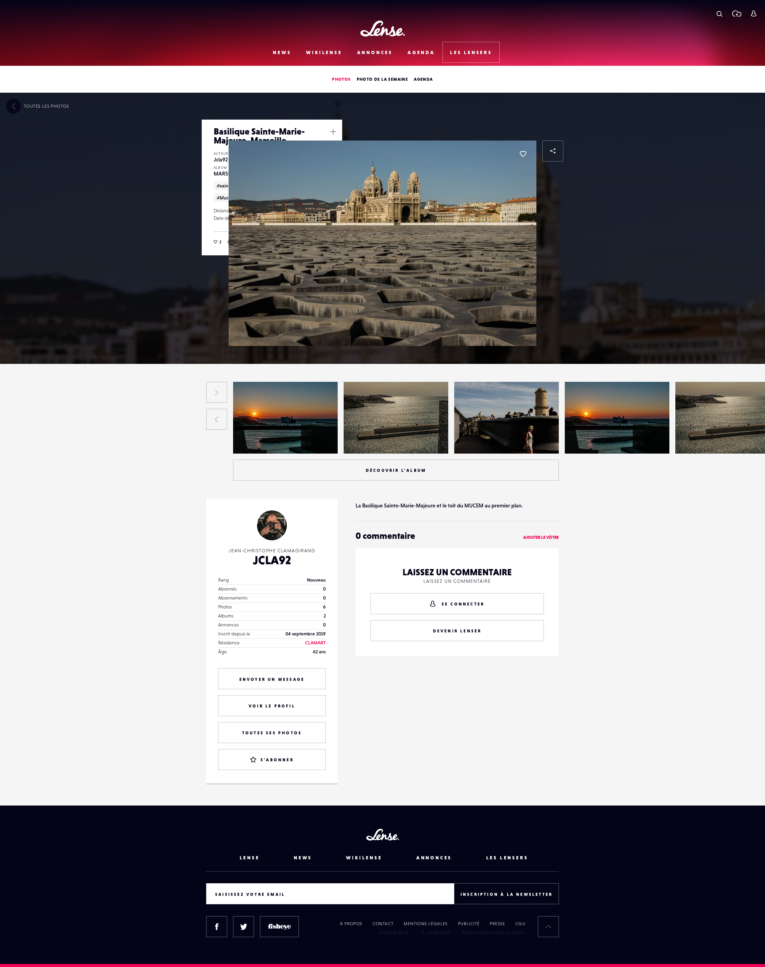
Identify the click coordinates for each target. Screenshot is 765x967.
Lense (250, 857)
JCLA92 (272, 560)
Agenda (421, 52)
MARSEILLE (227, 173)
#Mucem (226, 197)
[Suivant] (216, 392)
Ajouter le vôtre (541, 537)
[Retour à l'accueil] (382, 28)
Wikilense (324, 52)
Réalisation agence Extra (493, 932)
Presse (497, 923)
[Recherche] (719, 13)
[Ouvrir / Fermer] (333, 132)
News (282, 52)
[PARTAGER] (552, 151)
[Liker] (522, 154)
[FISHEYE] (279, 926)
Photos (341, 79)
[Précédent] (216, 419)
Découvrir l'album (396, 470)
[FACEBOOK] (216, 926)
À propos (351, 923)
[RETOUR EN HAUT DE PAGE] (548, 926)
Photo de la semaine (382, 79)
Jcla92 (221, 159)
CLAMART (315, 642)
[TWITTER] (243, 926)
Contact (383, 923)
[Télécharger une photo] (736, 13)
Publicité (469, 923)
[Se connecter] (753, 13)
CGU (520, 923)
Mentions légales (426, 923)
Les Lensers (471, 52)
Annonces (375, 52)
